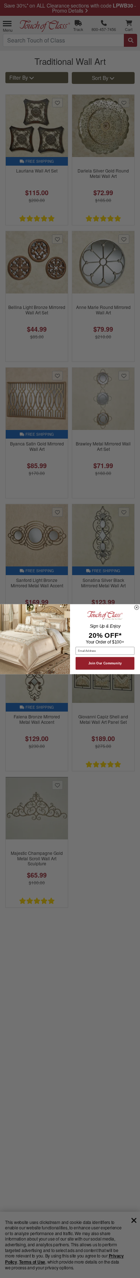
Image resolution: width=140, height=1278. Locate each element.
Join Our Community (105, 663)
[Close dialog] (136, 607)
